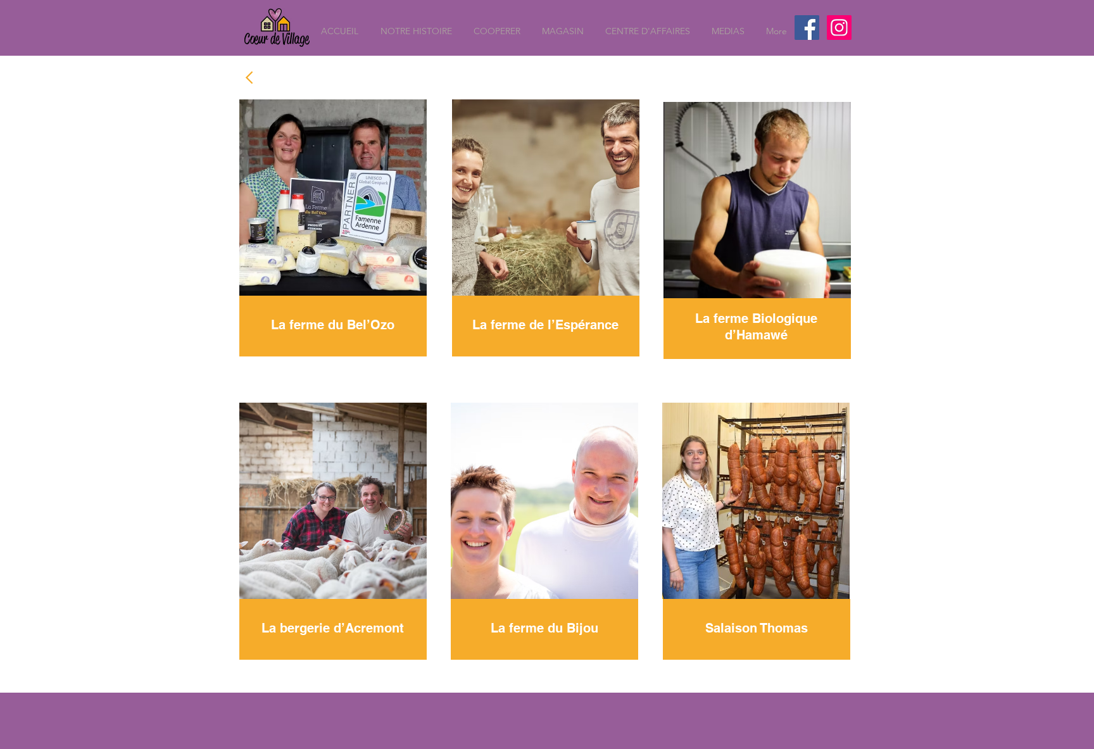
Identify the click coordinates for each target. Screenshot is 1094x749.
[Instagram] (839, 27)
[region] (334, 229)
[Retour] (250, 77)
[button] (562, 31)
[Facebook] (807, 27)
